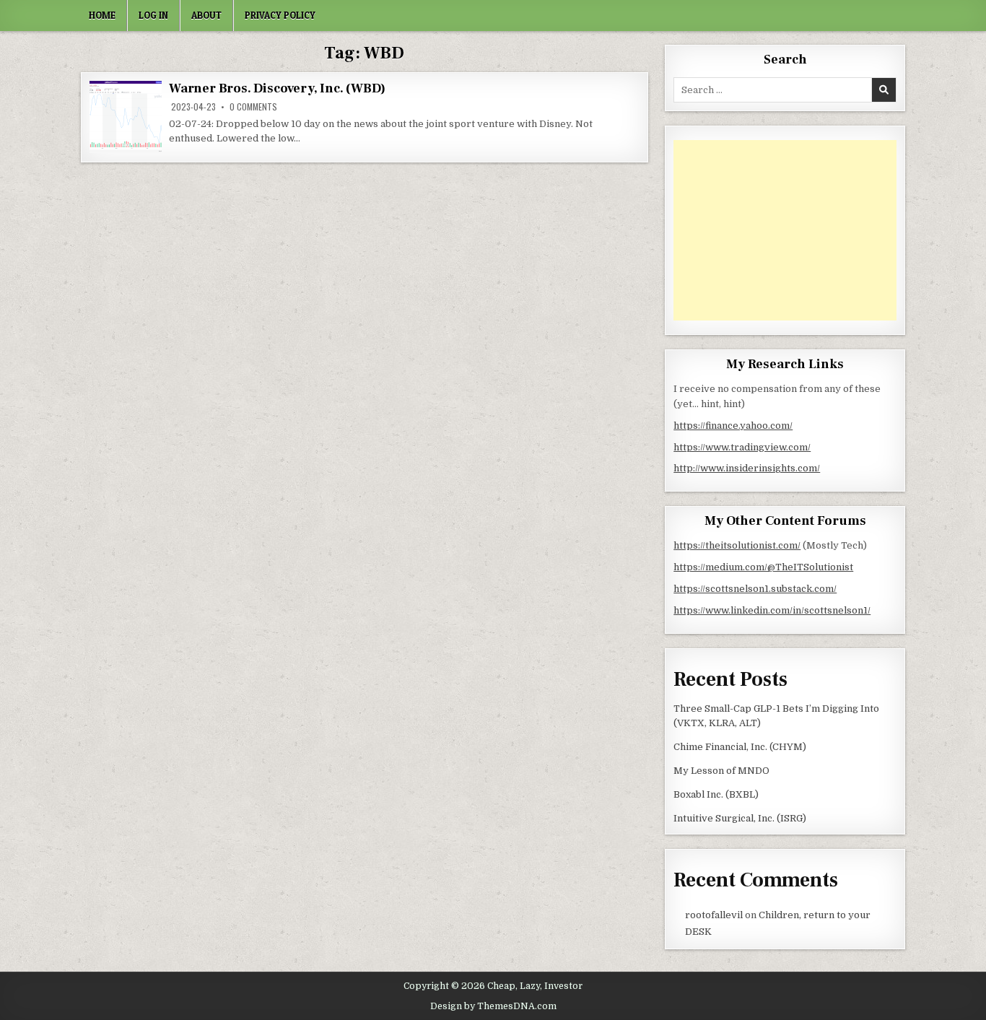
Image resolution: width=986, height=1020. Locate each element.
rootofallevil (714, 915)
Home (102, 15)
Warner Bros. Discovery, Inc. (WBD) (277, 88)
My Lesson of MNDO (721, 770)
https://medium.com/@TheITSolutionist (763, 567)
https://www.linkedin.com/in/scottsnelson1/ (772, 610)
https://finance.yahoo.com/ (733, 425)
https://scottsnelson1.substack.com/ (755, 588)
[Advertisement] (784, 230)
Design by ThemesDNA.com (493, 1006)
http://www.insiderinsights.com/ (746, 468)
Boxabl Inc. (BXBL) (716, 794)
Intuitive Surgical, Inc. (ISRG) (739, 818)
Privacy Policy (280, 15)
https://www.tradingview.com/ (742, 447)
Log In (153, 15)
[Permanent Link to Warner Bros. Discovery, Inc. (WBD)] (126, 117)
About (206, 15)
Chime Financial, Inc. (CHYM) (739, 746)
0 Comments (253, 107)
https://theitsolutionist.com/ (736, 545)
